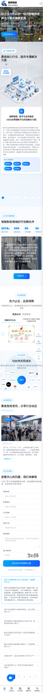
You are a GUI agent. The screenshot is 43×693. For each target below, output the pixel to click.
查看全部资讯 (6, 410)
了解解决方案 (28, 34)
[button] (3, 198)
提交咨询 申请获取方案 (21, 563)
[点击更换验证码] (33, 555)
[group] (21, 438)
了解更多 (20, 276)
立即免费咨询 (8, 34)
